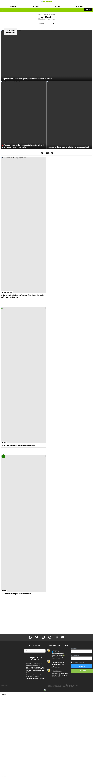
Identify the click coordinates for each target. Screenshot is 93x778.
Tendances (79, 6)
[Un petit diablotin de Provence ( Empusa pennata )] (23, 375)
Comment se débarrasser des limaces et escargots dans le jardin (35, 675)
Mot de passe (75, 655)
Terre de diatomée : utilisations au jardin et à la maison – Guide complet (59, 673)
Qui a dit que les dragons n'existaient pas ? (16, 594)
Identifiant (74, 648)
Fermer (4, 694)
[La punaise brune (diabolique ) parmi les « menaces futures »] (46, 55)
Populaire (35, 6)
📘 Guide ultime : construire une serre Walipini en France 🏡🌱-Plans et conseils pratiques (59, 654)
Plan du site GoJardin (58, 685)
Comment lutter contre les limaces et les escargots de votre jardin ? (35, 664)
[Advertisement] (69, 319)
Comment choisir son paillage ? (36, 678)
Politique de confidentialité (54, 686)
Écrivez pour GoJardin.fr (72, 685)
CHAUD (57, 6)
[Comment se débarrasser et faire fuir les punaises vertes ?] (69, 115)
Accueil (49, 685)
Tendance (3, 456)
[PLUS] (44, 302)
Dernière (13, 6)
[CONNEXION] (80, 9)
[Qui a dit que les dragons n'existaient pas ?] (23, 523)
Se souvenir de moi (78, 662)
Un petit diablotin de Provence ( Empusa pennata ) (18, 445)
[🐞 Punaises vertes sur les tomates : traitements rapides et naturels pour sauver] (23, 115)
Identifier (9, 292)
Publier (88, 9)
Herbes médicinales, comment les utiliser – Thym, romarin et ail (58, 664)
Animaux (4, 292)
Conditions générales (68, 686)
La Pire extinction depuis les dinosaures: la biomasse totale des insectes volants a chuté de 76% (35, 669)
